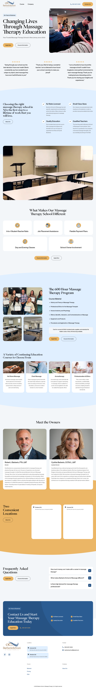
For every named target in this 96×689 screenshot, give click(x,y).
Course (22, 4)
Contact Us (88, 4)
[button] (71, 570)
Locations (29, 642)
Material (29, 668)
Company (31, 4)
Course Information (23, 45)
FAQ (28, 674)
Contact (64, 642)
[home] (9, 4)
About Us (7, 121)
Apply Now (8, 45)
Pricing (29, 671)
